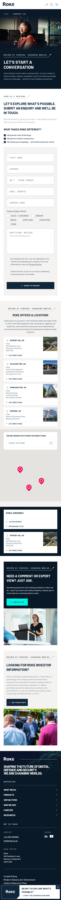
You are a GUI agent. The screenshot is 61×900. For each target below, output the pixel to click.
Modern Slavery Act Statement (19, 879)
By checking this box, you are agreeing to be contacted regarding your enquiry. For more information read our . (30, 261)
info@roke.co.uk (11, 841)
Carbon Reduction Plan (15, 883)
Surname (14, 169)
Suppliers (28, 220)
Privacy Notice (35, 264)
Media (13, 220)
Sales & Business (20, 216)
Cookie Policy (10, 876)
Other (13, 224)
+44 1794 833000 (11, 837)
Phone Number (25, 180)
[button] (29, 487)
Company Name (17, 203)
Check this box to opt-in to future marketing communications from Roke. (30, 272)
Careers (39, 216)
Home (6, 14)
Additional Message (21, 232)
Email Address (18, 191)
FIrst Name (16, 157)
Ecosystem (45, 220)
